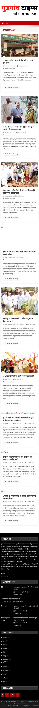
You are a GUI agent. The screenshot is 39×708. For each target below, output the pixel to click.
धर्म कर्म (4, 667)
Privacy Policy (26, 706)
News (9, 706)
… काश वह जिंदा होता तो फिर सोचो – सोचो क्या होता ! (26, 588)
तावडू (4, 656)
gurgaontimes (21, 132)
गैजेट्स (4, 652)
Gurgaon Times (23, 66)
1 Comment (30, 462)
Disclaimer (35, 706)
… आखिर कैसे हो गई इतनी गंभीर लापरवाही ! (18, 376)
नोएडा (4, 674)
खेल (4, 645)
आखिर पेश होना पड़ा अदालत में (11, 599)
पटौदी (4, 662)
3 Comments (30, 423)
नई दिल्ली (5, 670)
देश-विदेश (5, 659)
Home (3, 706)
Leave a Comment (10, 68)
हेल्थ (4, 681)
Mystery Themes (20, 703)
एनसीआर (5, 637)
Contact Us (16, 706)
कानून (4, 641)
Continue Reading (12, 87)
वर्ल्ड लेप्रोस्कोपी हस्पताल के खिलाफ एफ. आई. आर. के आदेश (25, 619)
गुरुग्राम (5, 648)
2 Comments (30, 501)
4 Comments (31, 324)
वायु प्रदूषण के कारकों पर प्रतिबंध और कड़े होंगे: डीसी (26, 607)
